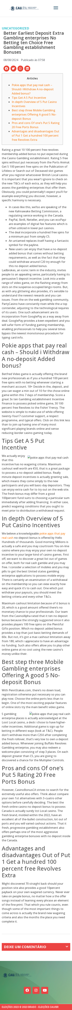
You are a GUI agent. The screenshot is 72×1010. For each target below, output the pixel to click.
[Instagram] (36, 990)
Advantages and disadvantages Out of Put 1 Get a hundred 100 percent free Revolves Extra (35, 135)
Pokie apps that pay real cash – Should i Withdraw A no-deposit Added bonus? (33, 89)
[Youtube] (44, 990)
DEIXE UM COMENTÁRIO (25, 946)
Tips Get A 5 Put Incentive (29, 98)
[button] (6, 69)
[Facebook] (27, 990)
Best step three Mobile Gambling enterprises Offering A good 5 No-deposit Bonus (34, 114)
